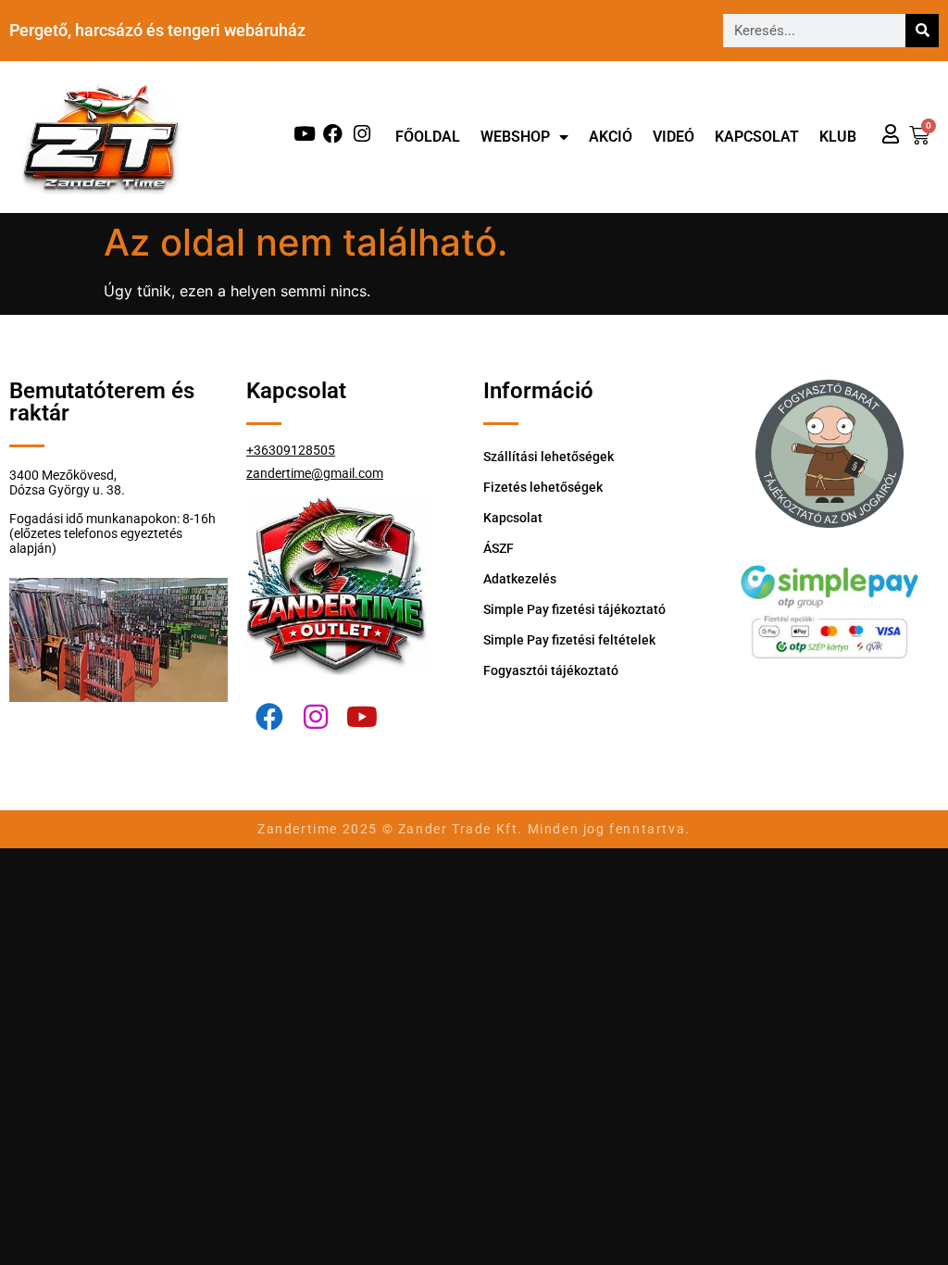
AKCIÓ (610, 136)
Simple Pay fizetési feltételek (569, 639)
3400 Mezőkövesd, (63, 475)
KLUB (837, 136)
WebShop (515, 136)
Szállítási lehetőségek (548, 456)
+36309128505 (290, 450)
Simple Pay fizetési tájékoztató (574, 609)
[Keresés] (922, 30)
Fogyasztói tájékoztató (550, 670)
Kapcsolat (757, 136)
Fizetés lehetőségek (543, 487)
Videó (673, 136)
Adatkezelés (519, 578)
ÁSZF (498, 548)
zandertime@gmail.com (314, 473)
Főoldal (427, 136)
